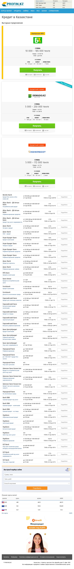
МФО (32, 11)
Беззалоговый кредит (9, 429)
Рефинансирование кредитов (11, 214)
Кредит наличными (8, 240)
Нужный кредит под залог (10, 399)
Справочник (54, 11)
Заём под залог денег (9, 435)
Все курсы (5, 513)
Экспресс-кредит (8, 228)
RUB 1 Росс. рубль (40, 7)
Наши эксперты (61, 557)
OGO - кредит (7, 234)
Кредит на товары (8, 314)
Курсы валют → (40, 1)
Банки (44, 11)
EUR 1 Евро (39, 5)
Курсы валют (6, 11)
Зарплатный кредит (8, 320)
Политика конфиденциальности (28, 557)
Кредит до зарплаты (9, 263)
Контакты (6, 557)
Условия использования (47, 557)
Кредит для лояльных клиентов (12, 300)
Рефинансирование (8, 351)
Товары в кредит (8, 245)
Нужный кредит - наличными (11, 405)
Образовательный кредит (10, 417)
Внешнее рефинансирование (11, 325)
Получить (37, 70)
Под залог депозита (8, 364)
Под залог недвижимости (10, 345)
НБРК (70, 513)
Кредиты (17, 11)
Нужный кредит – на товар (10, 411)
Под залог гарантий (8, 462)
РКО (38, 11)
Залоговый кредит (8, 423)
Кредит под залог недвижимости (12, 222)
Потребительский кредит (10, 206)
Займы (26, 11)
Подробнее (64, 197)
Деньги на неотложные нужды (12, 294)
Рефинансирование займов (11, 269)
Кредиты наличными (9, 275)
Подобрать (37, 488)
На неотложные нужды (9, 394)
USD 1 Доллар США (41, 3)
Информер (14, 557)
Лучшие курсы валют (9, 495)
